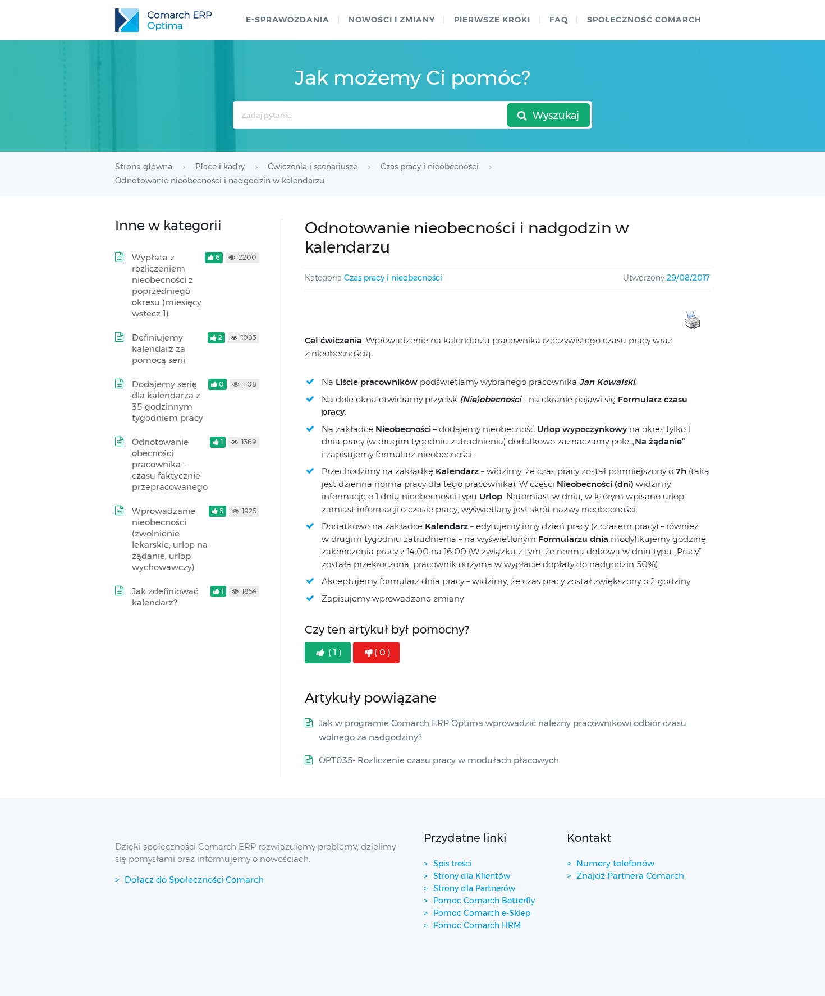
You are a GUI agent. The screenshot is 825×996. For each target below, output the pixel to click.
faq (558, 20)
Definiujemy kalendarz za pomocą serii (158, 348)
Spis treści (452, 864)
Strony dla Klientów (471, 876)
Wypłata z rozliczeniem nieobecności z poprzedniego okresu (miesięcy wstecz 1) (166, 285)
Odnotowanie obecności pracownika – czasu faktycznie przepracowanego (170, 464)
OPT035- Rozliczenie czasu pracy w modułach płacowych (439, 760)
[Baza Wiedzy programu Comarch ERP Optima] (163, 20)
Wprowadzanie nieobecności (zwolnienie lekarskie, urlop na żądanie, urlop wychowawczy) (170, 539)
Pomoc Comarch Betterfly (484, 901)
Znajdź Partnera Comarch (630, 875)
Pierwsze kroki (492, 20)
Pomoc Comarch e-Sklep (481, 913)
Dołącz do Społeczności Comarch (194, 879)
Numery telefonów (615, 863)
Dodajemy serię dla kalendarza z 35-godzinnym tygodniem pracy (167, 401)
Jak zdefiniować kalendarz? (165, 597)
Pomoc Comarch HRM (477, 925)
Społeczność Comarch (644, 20)
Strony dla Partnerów (474, 888)
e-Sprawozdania (287, 20)
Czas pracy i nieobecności (393, 278)
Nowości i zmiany (392, 20)
